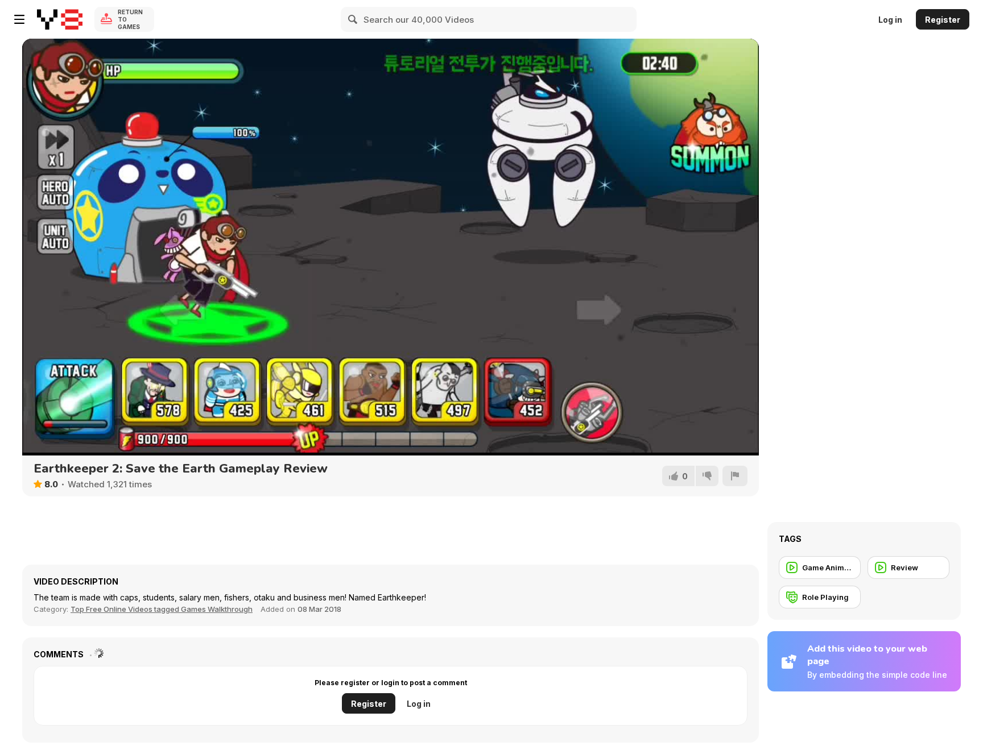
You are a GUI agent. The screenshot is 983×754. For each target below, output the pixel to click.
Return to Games (130, 19)
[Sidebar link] (19, 19)
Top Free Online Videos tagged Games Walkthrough (162, 609)
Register (942, 19)
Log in (890, 19)
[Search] (353, 19)
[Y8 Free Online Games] (59, 19)
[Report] (734, 476)
